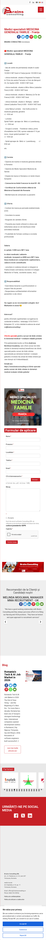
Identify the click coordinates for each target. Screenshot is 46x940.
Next (41, 779)
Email (8, 468)
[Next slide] (40, 622)
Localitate (10, 452)
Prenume (9, 444)
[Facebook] (19, 37)
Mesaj (8, 487)
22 (19, 790)
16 (41, 789)
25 (26, 790)
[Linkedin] (27, 37)
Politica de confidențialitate (12, 896)
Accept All (23, 924)
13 (34, 789)
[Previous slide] (5, 622)
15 (39, 789)
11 (29, 789)
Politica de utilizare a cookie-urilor (14, 899)
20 (14, 790)
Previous (4, 779)
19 (12, 790)
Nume (8, 436)
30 (39, 790)
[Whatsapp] (35, 37)
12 (31, 789)
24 (24, 790)
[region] (23, 923)
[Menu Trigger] (41, 10)
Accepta (11, 518)
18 (9, 790)
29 (36, 790)
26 (29, 790)
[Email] (40, 37)
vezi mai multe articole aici (12, 749)
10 (26, 789)
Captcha (9, 529)
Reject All (23, 935)
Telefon (9, 460)
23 (21, 790)
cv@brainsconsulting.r (12, 327)
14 (36, 789)
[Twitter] (23, 37)
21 (16, 790)
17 (7, 790)
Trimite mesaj (11, 542)
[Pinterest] (31, 37)
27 (31, 790)
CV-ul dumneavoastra (14, 476)
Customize (23, 930)
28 (34, 790)
